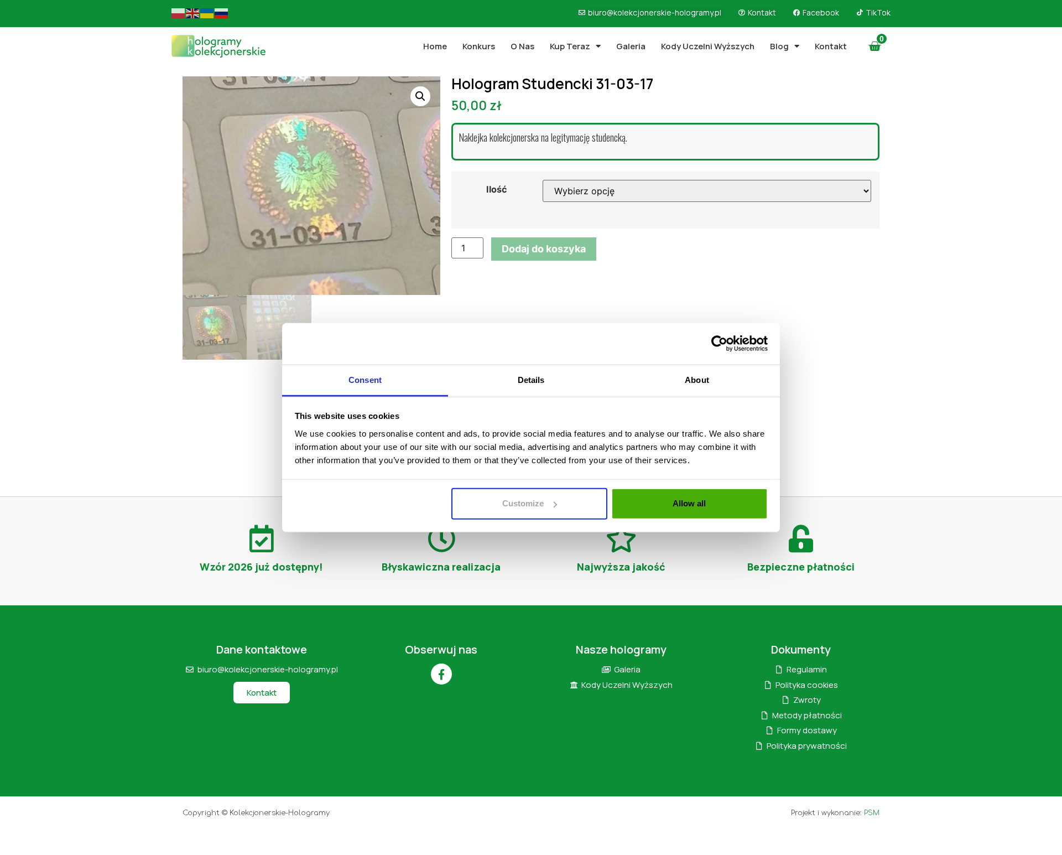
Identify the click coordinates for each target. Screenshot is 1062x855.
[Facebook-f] (441, 674)
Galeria (630, 46)
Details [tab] (531, 379)
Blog (779, 46)
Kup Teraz (570, 46)
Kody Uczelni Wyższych (707, 46)
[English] (193, 12)
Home (435, 46)
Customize (523, 503)
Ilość (496, 189)
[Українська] (207, 12)
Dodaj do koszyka (544, 249)
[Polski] (178, 12)
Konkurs (478, 46)
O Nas (522, 46)
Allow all (689, 503)
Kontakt (831, 46)
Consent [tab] (365, 379)
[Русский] (222, 12)
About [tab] (697, 379)
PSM (871, 813)
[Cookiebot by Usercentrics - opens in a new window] (719, 343)
